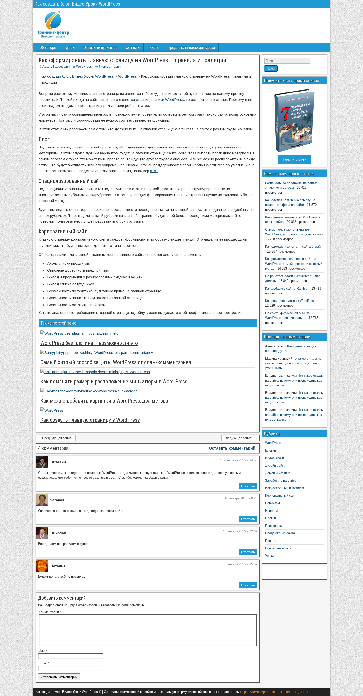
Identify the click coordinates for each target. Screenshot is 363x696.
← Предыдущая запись (55, 438)
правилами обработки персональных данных (275, 692)
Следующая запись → (240, 438)
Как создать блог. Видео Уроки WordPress (77, 4)
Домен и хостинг (277, 473)
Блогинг (271, 450)
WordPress (84, 66)
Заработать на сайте (280, 480)
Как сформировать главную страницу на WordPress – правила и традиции (132, 60)
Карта (154, 47)
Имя (43, 651)
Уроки (269, 556)
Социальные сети (278, 548)
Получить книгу (294, 159)
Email (44, 663)
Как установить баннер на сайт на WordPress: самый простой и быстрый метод (293, 263)
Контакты (132, 47)
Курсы (70, 47)
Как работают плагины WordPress (290, 301)
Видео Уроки (274, 458)
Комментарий (50, 612)
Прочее (270, 541)
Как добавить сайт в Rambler (286, 288)
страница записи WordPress (160, 99)
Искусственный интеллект (284, 488)
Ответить (248, 486)
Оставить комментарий (232, 448)
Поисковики (273, 526)
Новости (271, 511)
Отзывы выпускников (100, 47)
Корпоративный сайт (280, 495)
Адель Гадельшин (56, 66)
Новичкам (272, 503)
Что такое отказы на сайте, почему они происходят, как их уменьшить (293, 363)
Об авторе (48, 47)
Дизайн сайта (275, 465)
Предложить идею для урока (191, 47)
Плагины (271, 518)
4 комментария (109, 66)
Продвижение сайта (280, 533)
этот (154, 171)
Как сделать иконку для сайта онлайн (293, 246)
